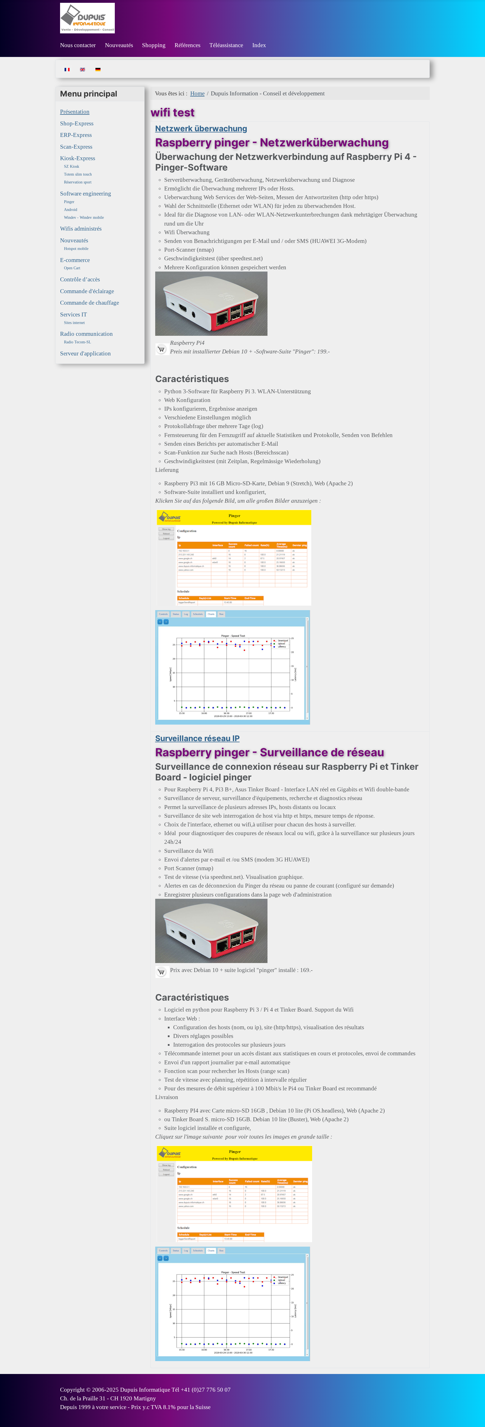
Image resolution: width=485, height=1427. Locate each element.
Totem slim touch (78, 174)
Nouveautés (119, 45)
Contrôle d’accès (80, 279)
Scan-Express (76, 146)
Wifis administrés (81, 228)
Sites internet (74, 323)
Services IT (73, 314)
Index (259, 45)
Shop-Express (76, 123)
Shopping (154, 45)
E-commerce (75, 260)
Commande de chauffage (89, 302)
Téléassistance (226, 45)
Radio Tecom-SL (77, 342)
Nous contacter (78, 45)
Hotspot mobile (76, 249)
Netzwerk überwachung (201, 128)
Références (187, 45)
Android (70, 210)
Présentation (75, 111)
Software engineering (85, 193)
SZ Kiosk (71, 166)
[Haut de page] (474, 1415)
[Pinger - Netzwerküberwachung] (162, 348)
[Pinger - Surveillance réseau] (162, 971)
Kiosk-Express (77, 158)
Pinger (69, 202)
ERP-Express (76, 135)
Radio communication (86, 333)
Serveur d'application (85, 353)
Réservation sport (77, 182)
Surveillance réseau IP (197, 738)
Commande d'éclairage (87, 291)
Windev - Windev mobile (84, 217)
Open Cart (72, 268)
